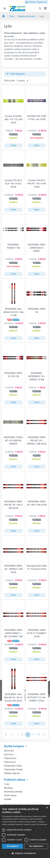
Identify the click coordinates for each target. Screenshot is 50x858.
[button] (25, 853)
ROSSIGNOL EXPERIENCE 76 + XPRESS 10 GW (36, 376)
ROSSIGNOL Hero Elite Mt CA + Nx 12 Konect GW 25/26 (13, 697)
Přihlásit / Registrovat (36, 2)
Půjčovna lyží (10, 758)
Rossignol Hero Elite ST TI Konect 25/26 (37, 567)
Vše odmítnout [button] (36, 846)
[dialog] (25, 831)
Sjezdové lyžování (27, 16)
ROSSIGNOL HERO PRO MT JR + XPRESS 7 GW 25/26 (36, 440)
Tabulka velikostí (12, 773)
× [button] (47, 808)
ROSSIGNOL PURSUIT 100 (13, 246)
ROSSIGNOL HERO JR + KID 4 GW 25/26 (37, 503)
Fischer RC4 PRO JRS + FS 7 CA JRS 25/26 (13, 119)
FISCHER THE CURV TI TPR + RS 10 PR (36, 118)
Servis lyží (9, 750)
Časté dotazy (10, 795)
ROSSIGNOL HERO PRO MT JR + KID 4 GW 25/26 (13, 504)
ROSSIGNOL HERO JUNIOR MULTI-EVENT (36, 247)
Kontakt (7, 799)
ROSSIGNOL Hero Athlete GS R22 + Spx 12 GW (13, 312)
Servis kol (8, 754)
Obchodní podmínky (13, 791)
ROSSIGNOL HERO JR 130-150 (13, 375)
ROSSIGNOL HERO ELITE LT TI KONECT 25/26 (36, 633)
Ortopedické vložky (13, 765)
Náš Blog (8, 788)
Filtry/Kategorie (15, 74)
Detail (13, 145)
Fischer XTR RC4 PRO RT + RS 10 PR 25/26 (36, 183)
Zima (12, 16)
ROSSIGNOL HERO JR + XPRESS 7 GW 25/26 (13, 569)
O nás (6, 784)
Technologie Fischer (13, 769)
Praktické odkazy (14, 779)
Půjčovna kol (10, 762)
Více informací (41, 824)
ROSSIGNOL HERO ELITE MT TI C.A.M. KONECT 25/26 (36, 697)
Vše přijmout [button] (13, 846)
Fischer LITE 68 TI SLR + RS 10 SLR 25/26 (13, 183)
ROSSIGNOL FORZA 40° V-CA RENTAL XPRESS (13, 440)
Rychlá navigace (14, 746)
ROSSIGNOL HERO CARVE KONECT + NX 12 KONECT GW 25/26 (13, 633)
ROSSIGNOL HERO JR (36, 310)
